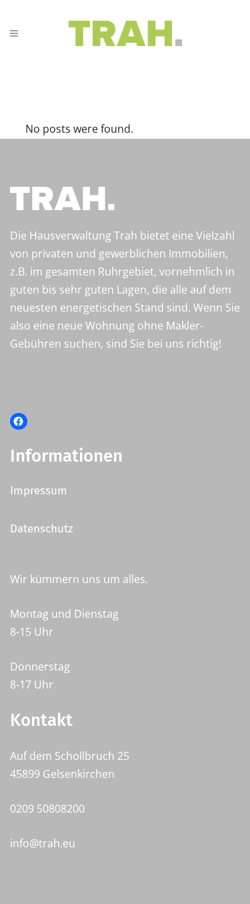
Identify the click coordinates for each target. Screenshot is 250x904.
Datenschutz (41, 529)
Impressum (38, 491)
